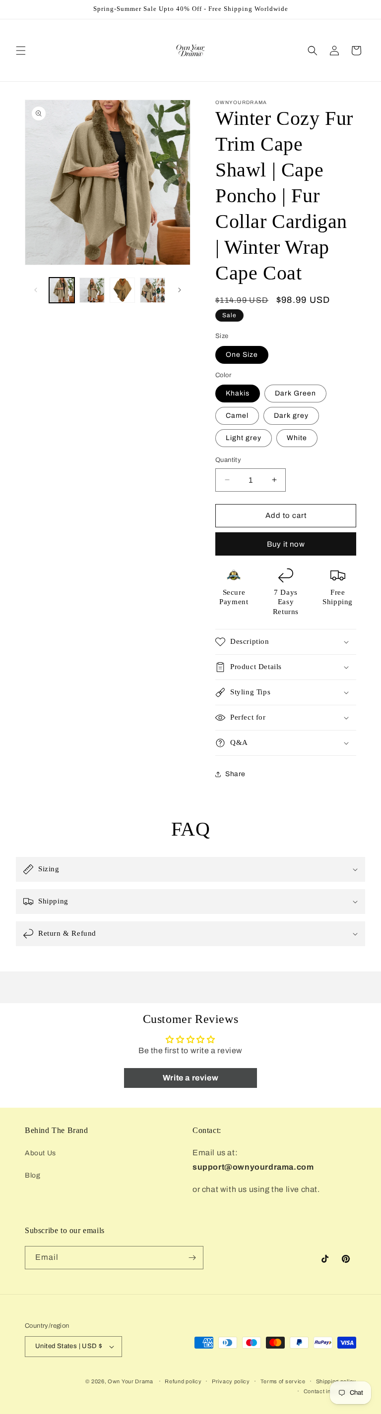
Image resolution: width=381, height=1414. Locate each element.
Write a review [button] (190, 1078)
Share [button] (235, 774)
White (297, 438)
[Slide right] (179, 290)
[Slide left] (36, 290)
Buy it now (286, 544)
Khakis (238, 393)
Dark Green (295, 393)
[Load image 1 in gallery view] (61, 290)
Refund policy (183, 1381)
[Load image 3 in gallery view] (122, 290)
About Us (40, 1153)
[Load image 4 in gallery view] (152, 290)
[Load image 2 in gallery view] (92, 290)
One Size (242, 354)
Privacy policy (231, 1381)
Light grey (243, 438)
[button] (21, 50)
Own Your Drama (131, 1381)
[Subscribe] (192, 1257)
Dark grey (291, 415)
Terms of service (283, 1381)
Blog (32, 1175)
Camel (237, 415)
